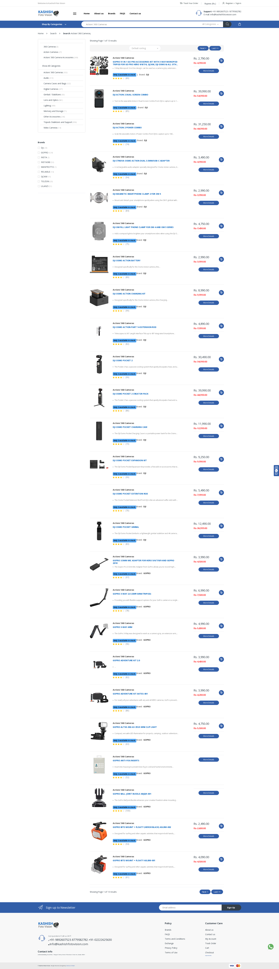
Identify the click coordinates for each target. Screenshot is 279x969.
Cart (207, 947)
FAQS (122, 13)
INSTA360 (47, 162)
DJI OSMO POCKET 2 (123, 360)
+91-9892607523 (220, 11)
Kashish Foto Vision (44, 965)
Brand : (144, 74)
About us (99, 13)
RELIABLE (47, 171)
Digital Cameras (53, 89)
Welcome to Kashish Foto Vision (51, 3)
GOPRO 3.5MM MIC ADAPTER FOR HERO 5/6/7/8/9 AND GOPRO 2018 (143, 561)
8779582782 (235, 11)
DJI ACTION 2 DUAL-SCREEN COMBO (130, 94)
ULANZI (46, 186)
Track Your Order (190, 3)
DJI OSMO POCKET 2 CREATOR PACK (130, 393)
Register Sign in (233, 3)
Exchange (169, 943)
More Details (208, 70)
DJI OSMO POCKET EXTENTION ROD (130, 493)
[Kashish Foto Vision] (49, 13)
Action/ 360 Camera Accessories (61, 57)
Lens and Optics (53, 100)
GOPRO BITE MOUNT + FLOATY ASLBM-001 (134, 860)
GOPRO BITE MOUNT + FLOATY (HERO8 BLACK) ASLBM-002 (142, 827)
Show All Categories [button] (51, 65)
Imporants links (208, 955)
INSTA (45, 157)
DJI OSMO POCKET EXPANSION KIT (130, 460)
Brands (111, 13)
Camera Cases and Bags (57, 83)
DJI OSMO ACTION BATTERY (126, 260)
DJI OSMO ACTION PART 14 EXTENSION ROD (134, 327)
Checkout (209, 952)
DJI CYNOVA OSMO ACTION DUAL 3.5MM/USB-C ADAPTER (141, 160)
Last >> (215, 48)
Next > (203, 48)
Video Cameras (52, 127)
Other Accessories (54, 116)
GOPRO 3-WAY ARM (122, 627)
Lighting (49, 105)
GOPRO (47, 152)
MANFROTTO (49, 167)
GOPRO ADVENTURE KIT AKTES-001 (130, 693)
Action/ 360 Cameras (55, 72)
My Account (210, 938)
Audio (48, 78)
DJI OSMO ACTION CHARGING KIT (129, 293)
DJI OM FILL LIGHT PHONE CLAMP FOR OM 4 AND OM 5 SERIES (143, 227)
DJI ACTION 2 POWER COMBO (127, 127)
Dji (44, 147)
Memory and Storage (55, 111)
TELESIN (47, 181)
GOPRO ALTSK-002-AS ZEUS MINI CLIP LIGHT (135, 727)
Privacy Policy (171, 947)
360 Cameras (51, 46)
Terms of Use (171, 952)
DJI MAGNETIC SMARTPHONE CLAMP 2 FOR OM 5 (137, 194)
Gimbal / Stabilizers (54, 94)
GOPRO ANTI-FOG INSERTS (126, 760)
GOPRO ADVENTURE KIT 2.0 (126, 660)
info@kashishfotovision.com (223, 14)
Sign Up (231, 907)
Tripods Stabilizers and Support (60, 122)
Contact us (135, 13)
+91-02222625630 (100, 940)
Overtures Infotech (70, 965)
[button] (210, 24)
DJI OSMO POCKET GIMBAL (126, 527)
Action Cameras (53, 52)
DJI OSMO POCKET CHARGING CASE (130, 427)
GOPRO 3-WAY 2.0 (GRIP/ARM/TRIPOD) (132, 594)
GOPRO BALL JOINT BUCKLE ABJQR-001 (132, 794)
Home (87, 13)
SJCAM (46, 176)
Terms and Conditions (175, 938)
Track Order (210, 943)
